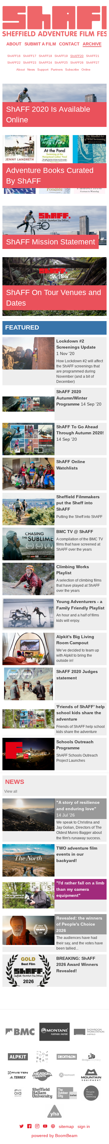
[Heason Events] (42, 1075)
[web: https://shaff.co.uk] (53, 1126)
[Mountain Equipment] (91, 1075)
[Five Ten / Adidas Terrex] (18, 1075)
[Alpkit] (18, 1056)
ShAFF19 (61, 56)
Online (86, 69)
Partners (57, 69)
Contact (69, 43)
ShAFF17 (29, 56)
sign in (84, 1126)
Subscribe (72, 69)
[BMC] (20, 1031)
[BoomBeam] (42, 1056)
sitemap (66, 1126)
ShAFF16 (14, 56)
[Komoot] (67, 1075)
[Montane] (54, 1031)
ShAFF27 (92, 62)
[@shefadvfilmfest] (22, 1126)
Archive (92, 43)
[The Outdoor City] (67, 1093)
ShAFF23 (29, 62)
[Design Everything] (91, 1056)
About (13, 43)
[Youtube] (45, 1126)
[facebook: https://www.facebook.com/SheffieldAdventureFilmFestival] (30, 1126)
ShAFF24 (45, 62)
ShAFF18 (45, 56)
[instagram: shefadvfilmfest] (38, 1126)
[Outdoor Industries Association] (18, 1093)
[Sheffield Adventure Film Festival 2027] (54, 21)
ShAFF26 (77, 62)
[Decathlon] (67, 1056)
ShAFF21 (92, 56)
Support (42, 69)
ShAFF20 (77, 56)
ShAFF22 (14, 62)
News (31, 69)
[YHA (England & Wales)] (55, 1111)
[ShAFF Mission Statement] (54, 225)
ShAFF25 (61, 62)
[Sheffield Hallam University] (42, 1093)
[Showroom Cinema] (89, 1031)
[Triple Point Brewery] (91, 1093)
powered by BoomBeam (54, 1135)
